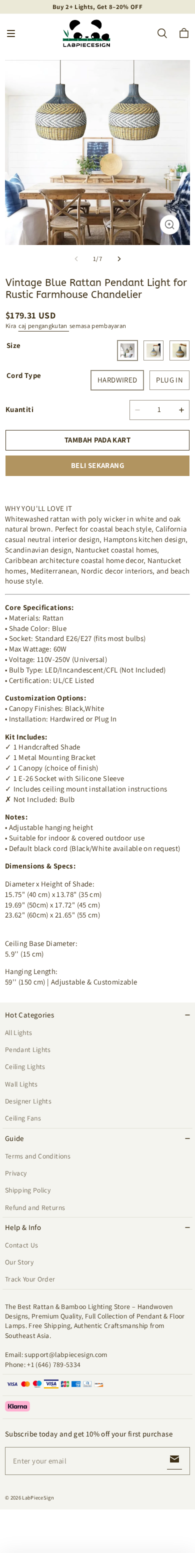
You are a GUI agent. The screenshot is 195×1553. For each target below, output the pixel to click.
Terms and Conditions (37, 1156)
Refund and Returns (35, 1207)
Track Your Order (30, 1279)
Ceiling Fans (23, 1118)
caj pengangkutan (43, 326)
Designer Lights (28, 1101)
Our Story (19, 1262)
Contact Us (21, 1245)
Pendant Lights (28, 1049)
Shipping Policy (27, 1190)
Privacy (15, 1173)
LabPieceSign (38, 1497)
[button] (11, 34)
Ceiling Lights (25, 1066)
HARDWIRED (117, 379)
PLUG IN (169, 379)
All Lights (18, 1032)
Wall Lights (21, 1084)
